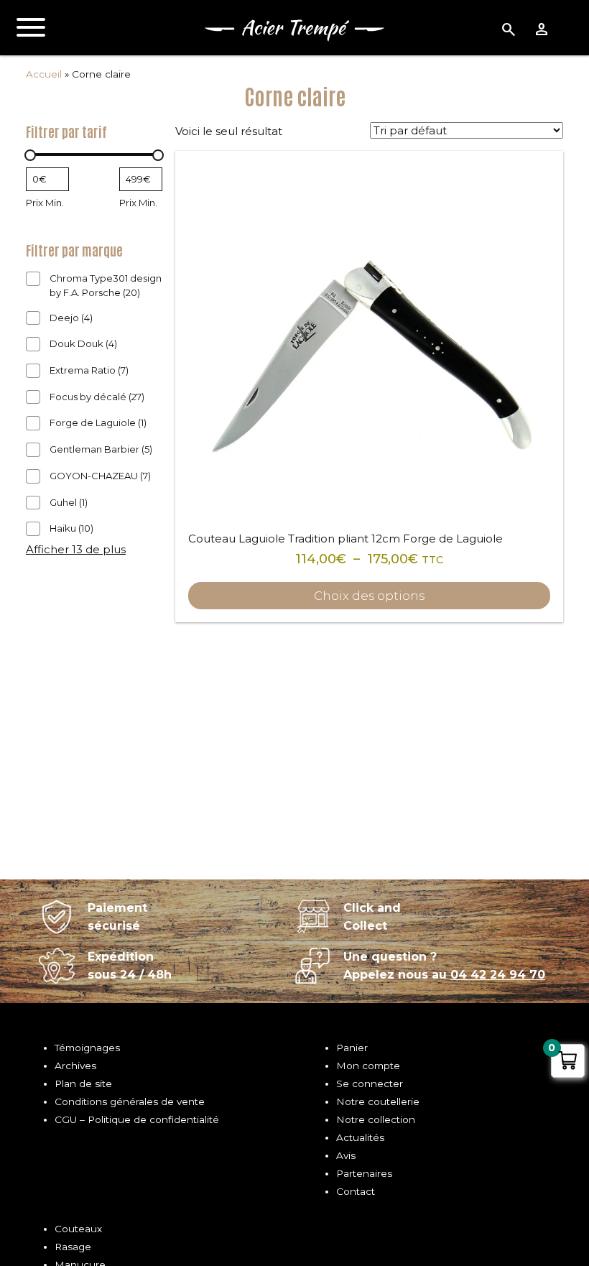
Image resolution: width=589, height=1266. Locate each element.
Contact (355, 1191)
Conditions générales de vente (130, 1101)
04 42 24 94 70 (497, 974)
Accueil (44, 74)
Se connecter (369, 1083)
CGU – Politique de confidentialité (137, 1119)
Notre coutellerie (377, 1101)
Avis (346, 1155)
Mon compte (368, 1065)
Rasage (73, 1246)
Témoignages (87, 1047)
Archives (75, 1065)
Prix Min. (45, 202)
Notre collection (375, 1119)
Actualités (360, 1137)
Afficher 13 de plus (76, 549)
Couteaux (78, 1228)
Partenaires (364, 1173)
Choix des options (369, 595)
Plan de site (83, 1083)
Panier (352, 1047)
